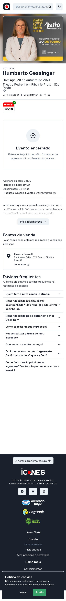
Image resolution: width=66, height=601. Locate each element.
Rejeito (23, 592)
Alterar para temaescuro (31, 461)
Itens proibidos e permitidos (33, 555)
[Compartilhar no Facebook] (45, 95)
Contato (33, 539)
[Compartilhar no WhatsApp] (41, 95)
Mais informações (31, 222)
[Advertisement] (33, 416)
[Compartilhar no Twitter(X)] (49, 95)
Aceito (39, 592)
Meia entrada (33, 550)
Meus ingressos (33, 544)
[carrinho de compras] (59, 6)
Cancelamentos (33, 569)
